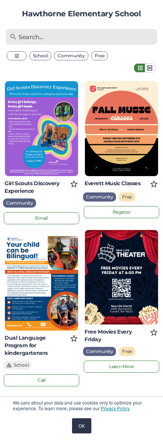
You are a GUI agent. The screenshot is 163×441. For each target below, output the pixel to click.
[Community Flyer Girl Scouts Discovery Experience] (41, 128)
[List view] (150, 67)
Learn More (121, 366)
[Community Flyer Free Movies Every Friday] (121, 277)
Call (41, 380)
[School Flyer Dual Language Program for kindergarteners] (41, 283)
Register (122, 212)
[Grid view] (139, 67)
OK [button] (81, 425)
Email (41, 218)
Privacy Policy (115, 408)
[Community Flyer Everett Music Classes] (121, 128)
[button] (17, 55)
